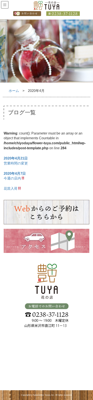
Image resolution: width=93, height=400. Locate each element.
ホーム (14, 91)
